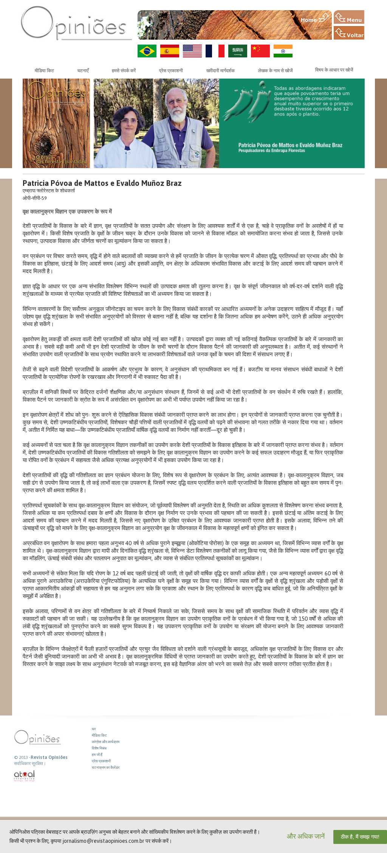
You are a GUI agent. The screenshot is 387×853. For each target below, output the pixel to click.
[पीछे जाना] (349, 33)
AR (237, 51)
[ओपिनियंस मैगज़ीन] (76, 23)
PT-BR (147, 51)
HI (283, 51)
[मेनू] (349, 17)
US (192, 51)
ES (169, 51)
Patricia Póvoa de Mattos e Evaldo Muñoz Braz (102, 183)
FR (215, 51)
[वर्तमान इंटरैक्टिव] (24, 776)
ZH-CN (260, 51)
